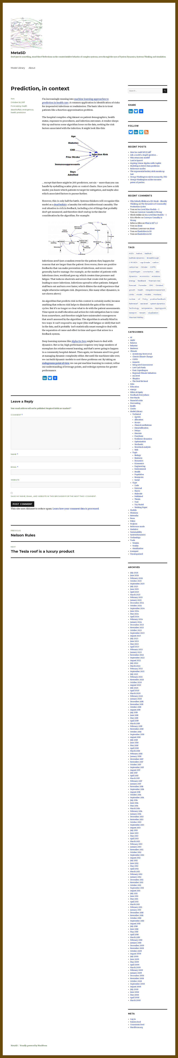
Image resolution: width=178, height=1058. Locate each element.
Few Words (135, 398)
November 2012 (136, 850)
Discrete (138, 433)
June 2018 (134, 743)
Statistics (134, 529)
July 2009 (134, 956)
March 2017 (135, 778)
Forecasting (16, 106)
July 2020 (134, 688)
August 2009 (135, 954)
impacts (135, 362)
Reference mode (137, 526)
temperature (147, 308)
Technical (136, 414)
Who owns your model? (140, 158)
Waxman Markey (136, 317)
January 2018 (135, 756)
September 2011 (137, 888)
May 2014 (134, 806)
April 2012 (134, 869)
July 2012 (134, 860)
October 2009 (136, 951)
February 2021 (136, 677)
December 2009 (137, 945)
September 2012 (137, 855)
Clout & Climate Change (142, 357)
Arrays (137, 422)
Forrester (143, 285)
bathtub (148, 253)
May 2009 (134, 962)
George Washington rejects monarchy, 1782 (148, 177)
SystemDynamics (137, 535)
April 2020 (134, 691)
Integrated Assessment (155, 290)
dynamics (133, 276)
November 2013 (136, 819)
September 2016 (137, 789)
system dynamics (157, 304)
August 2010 (135, 924)
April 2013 (134, 839)
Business (134, 348)
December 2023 (137, 625)
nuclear (132, 299)
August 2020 (135, 685)
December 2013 (136, 817)
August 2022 (135, 660)
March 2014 (135, 808)
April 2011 (134, 902)
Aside (132, 340)
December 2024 (137, 603)
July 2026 (134, 573)
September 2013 (137, 825)
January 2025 (136, 600)
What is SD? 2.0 (151, 223)
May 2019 (134, 718)
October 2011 (135, 885)
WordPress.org (136, 1027)
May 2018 (134, 745)
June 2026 (134, 575)
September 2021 (137, 671)
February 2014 (136, 811)
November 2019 (136, 704)
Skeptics (136, 378)
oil (139, 299)
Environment (140, 469)
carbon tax (133, 267)
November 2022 (137, 655)
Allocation (138, 420)
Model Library (18, 68)
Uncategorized (136, 554)
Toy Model (139, 505)
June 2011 (134, 896)
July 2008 (134, 989)
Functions (138, 436)
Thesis (137, 499)
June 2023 (134, 641)
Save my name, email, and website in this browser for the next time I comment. (53, 496)
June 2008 (134, 992)
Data (132, 384)
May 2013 (134, 836)
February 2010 (136, 940)
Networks (134, 516)
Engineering (139, 466)
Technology (134, 308)
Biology (137, 455)
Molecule (138, 494)
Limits (131, 294)
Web (136, 450)
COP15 (152, 267)
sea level (144, 304)
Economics (139, 463)
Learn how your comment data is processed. (76, 508)
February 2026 (136, 578)
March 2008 (135, 1000)
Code (136, 485)
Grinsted (159, 285)
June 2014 (134, 803)
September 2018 (137, 734)
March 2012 (135, 871)
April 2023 (134, 647)
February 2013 (136, 844)
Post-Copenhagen (140, 370)
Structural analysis (142, 447)
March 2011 (135, 904)
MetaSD (18, 53)
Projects (133, 524)
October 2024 (136, 606)
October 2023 (136, 630)
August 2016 (135, 792)
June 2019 (134, 715)
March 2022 (135, 666)
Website (15, 480)
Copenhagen (134, 272)
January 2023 (136, 652)
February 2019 (136, 726)
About (32, 68)
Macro (137, 491)
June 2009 (134, 959)
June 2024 (134, 611)
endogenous (27, 110)
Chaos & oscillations (143, 425)
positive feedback (158, 299)
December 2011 (136, 880)
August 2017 (135, 770)
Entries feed (135, 1022)
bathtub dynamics (136, 258)
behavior (134, 346)
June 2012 (134, 863)
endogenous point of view (55, 363)
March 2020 (135, 693)
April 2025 (134, 592)
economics (144, 276)
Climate (144, 267)
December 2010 (136, 913)
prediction (21, 112)
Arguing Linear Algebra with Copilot (145, 163)
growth (132, 290)
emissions (156, 276)
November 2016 (136, 786)
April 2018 (134, 748)
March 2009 (135, 967)
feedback (142, 281)
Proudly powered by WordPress (33, 1046)
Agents (137, 417)
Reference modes (138, 169)
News (132, 518)
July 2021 (134, 674)
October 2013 (135, 822)
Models (148, 294)
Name (14, 454)
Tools (132, 540)
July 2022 (134, 663)
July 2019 (134, 712)
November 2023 (137, 627)
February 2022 (136, 669)
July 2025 (134, 586)
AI (131, 337)
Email (14, 467)
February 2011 (136, 907)
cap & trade (145, 262)
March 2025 (135, 595)
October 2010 (135, 918)
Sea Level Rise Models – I (148, 209)
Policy (145, 299)
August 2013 (135, 828)
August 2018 (135, 737)
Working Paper (140, 507)
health (24, 106)
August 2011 (135, 891)
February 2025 (136, 597)
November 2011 (136, 882)
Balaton (133, 343)
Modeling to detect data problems (144, 166)
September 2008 (137, 984)
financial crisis (154, 281)
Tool (136, 502)
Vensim (142, 313)
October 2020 (136, 682)
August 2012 (135, 858)
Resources (138, 477)
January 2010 (135, 943)
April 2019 (134, 721)
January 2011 (135, 910)
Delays (137, 431)
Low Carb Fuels (139, 368)
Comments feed (137, 1025)
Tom (12, 99)
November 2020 (137, 680)
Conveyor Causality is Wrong (149, 212)
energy (132, 281)
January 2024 (136, 622)
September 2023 (137, 633)
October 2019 (135, 707)
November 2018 (136, 729)
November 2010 (136, 915)
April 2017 (134, 776)
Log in (133, 1019)
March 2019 (135, 723)
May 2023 (134, 644)
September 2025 (137, 584)
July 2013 (134, 830)
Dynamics (138, 461)
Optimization (140, 442)
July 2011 (133, 893)
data (157, 272)
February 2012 (136, 874)
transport (133, 313)
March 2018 (135, 751)
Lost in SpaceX (136, 160)
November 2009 (137, 948)
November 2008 (137, 978)
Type (134, 483)
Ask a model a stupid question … (144, 155)
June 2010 (134, 929)
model (139, 294)
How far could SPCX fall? (140, 152)
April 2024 (134, 617)
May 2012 (134, 866)
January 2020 (136, 699)
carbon (155, 262)
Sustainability (136, 532)
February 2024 (136, 619)
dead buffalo (60, 204)
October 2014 (135, 795)
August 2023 (135, 636)
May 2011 (134, 899)
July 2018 (134, 740)
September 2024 (137, 608)
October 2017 (135, 765)
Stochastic (138, 444)
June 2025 (134, 589)
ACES (131, 253)
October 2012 (135, 852)
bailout (139, 253)
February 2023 (136, 649)
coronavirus (148, 272)
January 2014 (135, 814)
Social (137, 480)
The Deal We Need (140, 381)
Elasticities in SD (144, 231)
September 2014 (137, 797)
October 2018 (135, 732)
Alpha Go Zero (79, 341)
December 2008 (137, 976)
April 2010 (134, 934)
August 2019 (135, 710)
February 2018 (136, 754)
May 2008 (134, 995)
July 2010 (134, 926)
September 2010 (137, 921)
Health (137, 472)
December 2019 (136, 702)
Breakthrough (153, 258)
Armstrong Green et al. (142, 354)
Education (134, 387)
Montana (157, 294)
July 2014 (134, 800)
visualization (153, 313)
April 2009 (134, 965)
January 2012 (135, 877)
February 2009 (136, 970)
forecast (132, 285)
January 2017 (135, 784)
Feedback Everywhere (139, 395)
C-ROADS (133, 262)
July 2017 (133, 773)
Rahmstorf (133, 304)
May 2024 (134, 614)
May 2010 (134, 932)
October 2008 (136, 981)
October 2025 (136, 581)
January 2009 (136, 973)
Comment (17, 415)
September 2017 (137, 767)
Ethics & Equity (136, 392)
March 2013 (135, 841)
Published (138, 496)
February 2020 (136, 696)
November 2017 (136, 762)
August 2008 (135, 987)
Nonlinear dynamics (143, 439)
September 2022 (137, 658)
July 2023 (134, 638)
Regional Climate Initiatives (144, 373)
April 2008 (134, 998)
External (138, 488)
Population (139, 474)
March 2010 (135, 937)
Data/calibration (141, 428)
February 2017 (136, 781)
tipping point (160, 308)
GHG (151, 285)
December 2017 (136, 759)
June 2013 (134, 833)
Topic (134, 452)
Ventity (135, 546)
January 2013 (135, 847)
